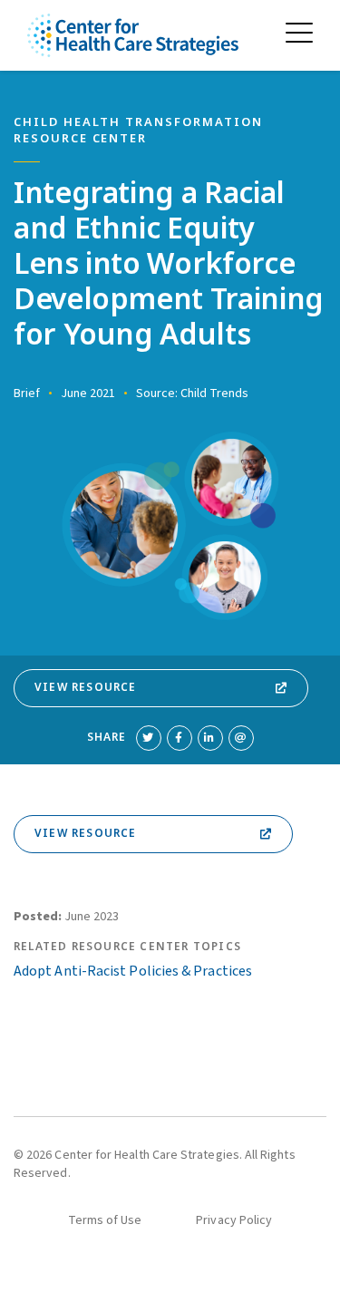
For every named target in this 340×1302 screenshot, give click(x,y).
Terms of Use (105, 1220)
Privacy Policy (234, 1220)
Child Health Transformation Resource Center (138, 131)
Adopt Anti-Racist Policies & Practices (133, 971)
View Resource (85, 687)
